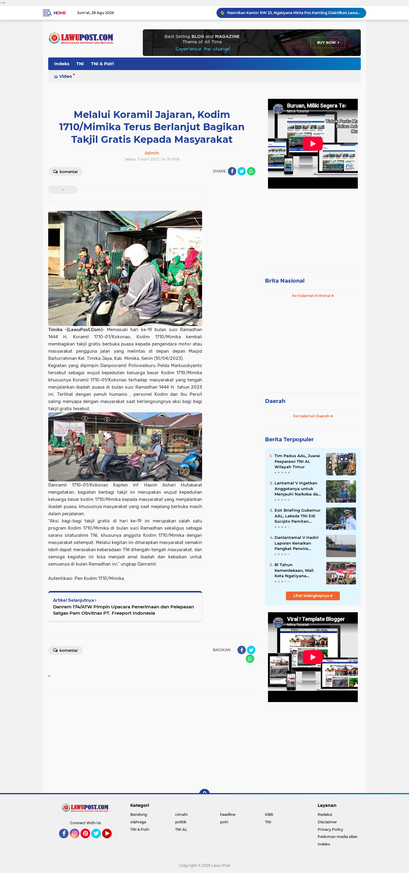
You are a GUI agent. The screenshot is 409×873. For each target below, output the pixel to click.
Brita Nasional (285, 281)
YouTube (111, 841)
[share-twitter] (241, 171)
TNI (80, 63)
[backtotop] (204, 794)
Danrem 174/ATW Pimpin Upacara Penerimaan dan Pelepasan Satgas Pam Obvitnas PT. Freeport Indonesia (123, 610)
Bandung (138, 814)
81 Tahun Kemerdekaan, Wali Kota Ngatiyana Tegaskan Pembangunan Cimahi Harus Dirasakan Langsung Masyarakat (297, 570)
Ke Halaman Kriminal (311, 295)
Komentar (68, 171)
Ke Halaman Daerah (311, 416)
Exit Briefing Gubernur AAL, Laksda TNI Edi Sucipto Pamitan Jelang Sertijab (297, 516)
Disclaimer (327, 822)
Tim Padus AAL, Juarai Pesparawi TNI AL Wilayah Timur (297, 461)
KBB (269, 814)
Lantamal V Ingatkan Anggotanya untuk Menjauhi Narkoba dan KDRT (298, 489)
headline (227, 814)
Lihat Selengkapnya (311, 595)
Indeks (61, 63)
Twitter (98, 841)
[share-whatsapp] (251, 171)
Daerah (275, 401)
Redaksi (325, 814)
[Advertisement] (313, 227)
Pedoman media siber (338, 836)
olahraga (138, 822)
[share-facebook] (232, 171)
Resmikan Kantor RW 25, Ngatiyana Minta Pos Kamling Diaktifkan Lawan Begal (294, 12)
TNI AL (181, 829)
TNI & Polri (102, 63)
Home (60, 13)
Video (65, 76)
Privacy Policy (330, 829)
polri (224, 822)
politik (181, 822)
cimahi (181, 814)
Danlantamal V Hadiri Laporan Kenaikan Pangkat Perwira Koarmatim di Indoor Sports (297, 543)
